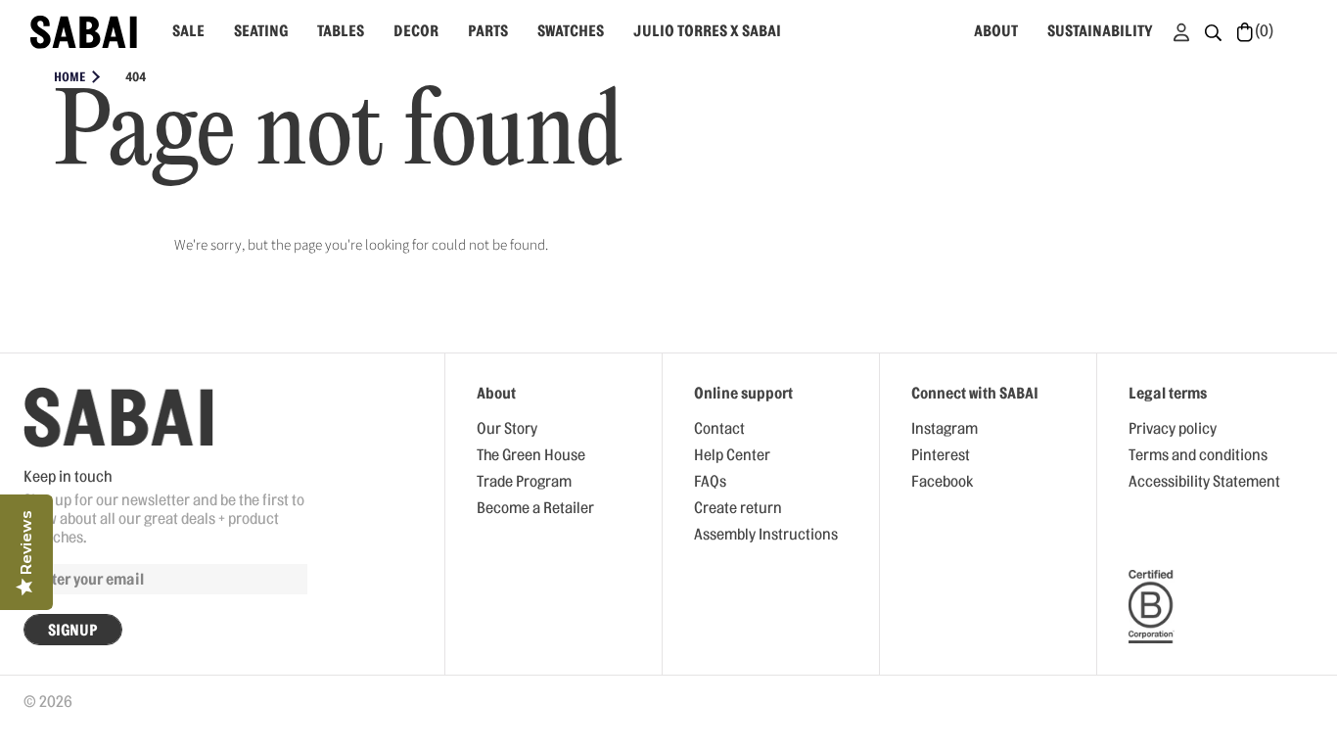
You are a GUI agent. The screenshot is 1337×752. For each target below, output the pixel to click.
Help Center (732, 455)
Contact (719, 429)
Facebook (942, 482)
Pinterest (940, 455)
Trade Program (524, 482)
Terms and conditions (1198, 455)
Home (69, 76)
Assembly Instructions (766, 534)
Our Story (507, 429)
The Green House (531, 455)
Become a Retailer (535, 508)
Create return (738, 508)
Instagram (944, 429)
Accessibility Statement (1204, 482)
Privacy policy (1173, 429)
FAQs (710, 482)
